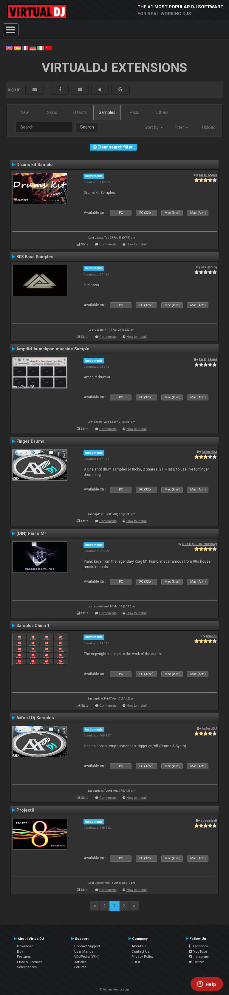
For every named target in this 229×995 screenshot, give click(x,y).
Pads (134, 112)
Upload (209, 127)
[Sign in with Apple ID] (100, 90)
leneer (211, 636)
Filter (180, 127)
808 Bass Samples (34, 256)
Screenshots (27, 967)
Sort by (152, 127)
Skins (52, 112)
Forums (80, 967)
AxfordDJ (209, 452)
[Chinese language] (48, 47)
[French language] (25, 47)
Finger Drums (30, 441)
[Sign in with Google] (120, 90)
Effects (79, 112)
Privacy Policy (142, 956)
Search (87, 127)
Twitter (198, 962)
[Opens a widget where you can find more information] (206, 984)
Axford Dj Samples (35, 717)
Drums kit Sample (34, 164)
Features (24, 956)
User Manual (84, 951)
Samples (107, 112)
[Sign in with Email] (34, 90)
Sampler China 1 (32, 625)
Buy (20, 951)
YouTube (199, 951)
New (25, 112)
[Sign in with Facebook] (60, 90)
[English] (9, 47)
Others (162, 112)
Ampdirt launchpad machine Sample (52, 348)
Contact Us (140, 951)
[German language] (33, 47)
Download (25, 946)
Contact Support (87, 946)
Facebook (199, 946)
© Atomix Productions (115, 989)
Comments (108, 244)
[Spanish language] (17, 47)
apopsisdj (209, 820)
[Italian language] (40, 47)
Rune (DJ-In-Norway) (199, 544)
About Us (138, 946)
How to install (136, 244)
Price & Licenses (29, 962)
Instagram (200, 956)
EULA (135, 962)
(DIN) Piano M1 (31, 533)
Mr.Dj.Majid (208, 175)
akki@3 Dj (209, 267)
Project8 (25, 810)
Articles (80, 962)
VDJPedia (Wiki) (87, 956)
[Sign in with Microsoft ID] (80, 90)
